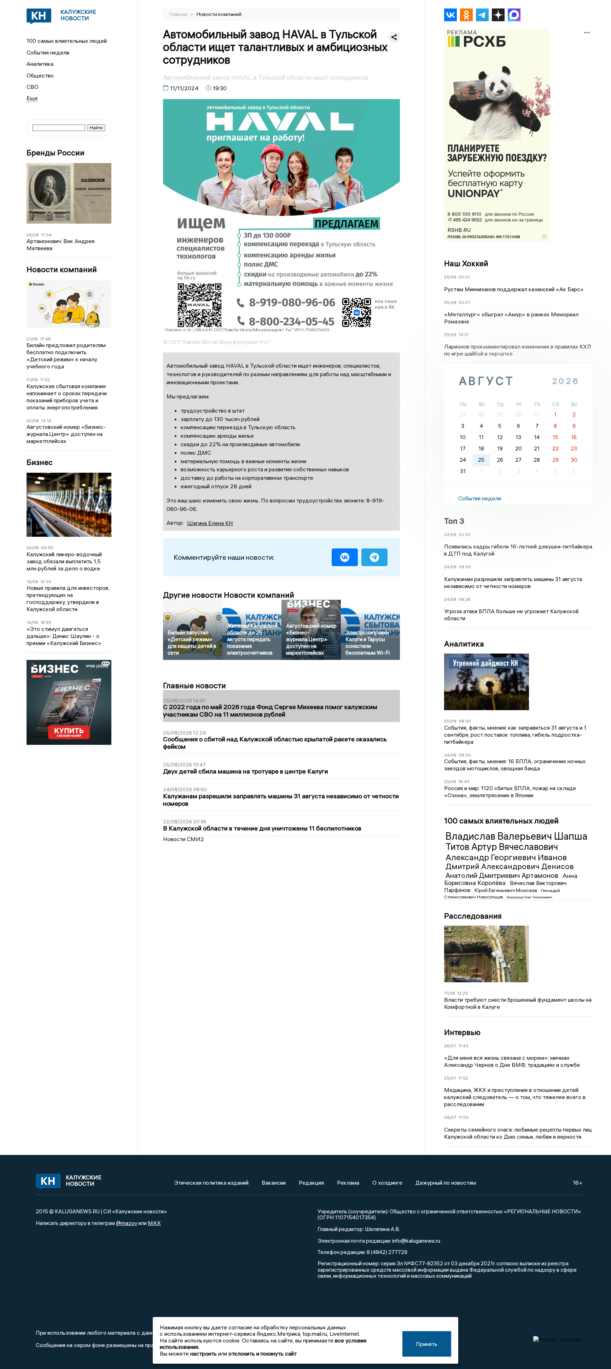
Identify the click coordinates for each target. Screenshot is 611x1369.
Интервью (462, 1032)
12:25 (462, 993)
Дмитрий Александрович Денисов (510, 866)
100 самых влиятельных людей (67, 40)
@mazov (126, 1222)
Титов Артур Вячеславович (502, 846)
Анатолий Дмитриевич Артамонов (503, 875)
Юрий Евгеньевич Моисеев (506, 890)
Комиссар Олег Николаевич (529, 897)
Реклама (348, 1182)
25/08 (33, 234)
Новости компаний (62, 269)
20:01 (464, 277)
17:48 (45, 338)
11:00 (464, 1117)
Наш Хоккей (466, 263)
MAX (154, 1222)
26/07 (450, 1045)
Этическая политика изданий (211, 1182)
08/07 (450, 1117)
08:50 (465, 566)
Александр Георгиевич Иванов (506, 857)
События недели (48, 52)
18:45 (464, 781)
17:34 (46, 234)
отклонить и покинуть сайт (262, 1353)
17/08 (449, 993)
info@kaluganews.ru (416, 1240)
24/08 (33, 547)
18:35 (45, 622)
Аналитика (40, 63)
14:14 (46, 420)
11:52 (463, 1078)
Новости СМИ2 (183, 838)
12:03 (45, 581)
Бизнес (40, 462)
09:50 (47, 547)
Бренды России (56, 152)
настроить (203, 1353)
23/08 (450, 781)
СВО (33, 86)
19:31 (464, 334)
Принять (426, 1343)
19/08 (32, 581)
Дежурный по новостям (445, 1182)
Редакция (311, 1182)
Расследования (473, 916)
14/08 (32, 622)
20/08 (33, 420)
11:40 (463, 1045)
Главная (178, 14)
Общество (40, 75)
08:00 (465, 721)
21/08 (32, 338)
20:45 (465, 534)
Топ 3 (454, 521)
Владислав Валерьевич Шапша (516, 836)
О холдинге (387, 1182)
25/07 (450, 1078)
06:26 (465, 599)
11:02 (45, 379)
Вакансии (274, 1182)
